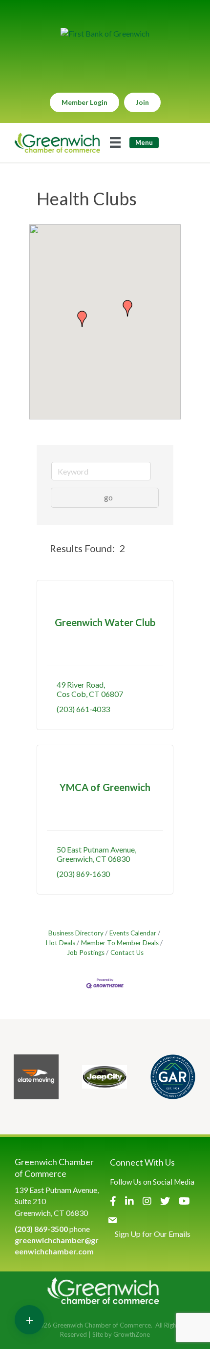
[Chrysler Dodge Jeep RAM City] (104, 1076)
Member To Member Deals (120, 943)
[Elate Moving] (36, 1076)
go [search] (108, 497)
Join (142, 102)
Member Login (84, 102)
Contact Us (127, 952)
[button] (82, 319)
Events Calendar (132, 933)
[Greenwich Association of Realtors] (172, 1076)
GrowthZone (131, 1334)
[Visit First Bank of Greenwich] (105, 33)
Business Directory (76, 933)
